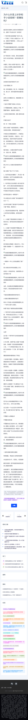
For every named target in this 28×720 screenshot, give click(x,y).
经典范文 (20, 697)
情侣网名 (16, 697)
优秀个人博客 (23, 717)
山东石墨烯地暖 (14, 707)
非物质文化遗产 (10, 697)
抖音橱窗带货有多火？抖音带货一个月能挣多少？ (14, 589)
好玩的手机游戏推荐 (7, 715)
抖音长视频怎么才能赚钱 (9, 592)
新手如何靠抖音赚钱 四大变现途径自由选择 (13, 663)
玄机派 (17, 698)
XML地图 (9, 687)
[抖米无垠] (7, 3)
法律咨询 (21, 698)
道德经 (13, 714)
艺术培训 (10, 716)
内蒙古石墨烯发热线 (11, 709)
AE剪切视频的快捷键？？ (10, 659)
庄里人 (13, 699)
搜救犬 (22, 696)
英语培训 (23, 716)
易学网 (18, 717)
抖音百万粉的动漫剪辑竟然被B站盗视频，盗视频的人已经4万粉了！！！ (13, 671)
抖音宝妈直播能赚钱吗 (9, 638)
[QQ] (16, 683)
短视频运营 (11, 718)
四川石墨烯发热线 (17, 711)
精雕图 (4, 697)
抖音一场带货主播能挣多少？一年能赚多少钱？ (13, 656)
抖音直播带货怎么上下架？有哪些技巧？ (12, 595)
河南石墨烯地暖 (20, 708)
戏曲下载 (5, 698)
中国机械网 (21, 714)
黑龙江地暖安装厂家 (16, 706)
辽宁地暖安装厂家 (7, 705)
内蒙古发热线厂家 (19, 709)
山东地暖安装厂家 (22, 707)
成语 (9, 717)
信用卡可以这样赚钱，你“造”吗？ (13, 544)
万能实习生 (20, 699)
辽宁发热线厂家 (18, 704)
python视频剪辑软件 (8, 616)
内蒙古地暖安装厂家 (11, 710)
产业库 (14, 696)
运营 (7, 8)
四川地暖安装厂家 (14, 713)
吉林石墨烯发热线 (5, 703)
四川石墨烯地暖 (7, 713)
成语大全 (14, 716)
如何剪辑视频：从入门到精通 (11, 633)
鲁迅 (2, 700)
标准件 (10, 700)
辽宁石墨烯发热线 (10, 704)
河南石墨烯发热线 (5, 708)
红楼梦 (16, 714)
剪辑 (5, 687)
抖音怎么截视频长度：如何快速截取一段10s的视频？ (13, 642)
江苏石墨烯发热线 (19, 710)
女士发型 (13, 698)
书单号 (16, 699)
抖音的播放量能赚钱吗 (9, 498)
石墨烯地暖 (11, 702)
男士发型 (9, 698)
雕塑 (12, 717)
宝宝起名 (10, 696)
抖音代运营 (9, 695)
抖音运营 (16, 718)
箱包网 (22, 700)
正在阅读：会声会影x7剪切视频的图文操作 (13, 667)
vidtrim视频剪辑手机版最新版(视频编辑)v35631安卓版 (13, 612)
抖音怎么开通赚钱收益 (9, 609)
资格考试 (19, 716)
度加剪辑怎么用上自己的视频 (11, 645)
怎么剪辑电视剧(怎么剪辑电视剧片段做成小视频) (13, 619)
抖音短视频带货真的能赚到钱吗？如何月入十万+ (15, 564)
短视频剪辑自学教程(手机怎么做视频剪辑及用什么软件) (13, 652)
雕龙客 (15, 717)
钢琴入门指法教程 (18, 702)
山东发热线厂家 (7, 707)
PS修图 (6, 696)
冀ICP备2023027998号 (18, 691)
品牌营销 (5, 699)
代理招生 (23, 695)
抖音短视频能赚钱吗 (8, 648)
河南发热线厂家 (12, 708)
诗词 (20, 713)
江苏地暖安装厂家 (9, 711)
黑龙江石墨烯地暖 (7, 706)
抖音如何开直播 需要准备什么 (12, 533)
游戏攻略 (14, 695)
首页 (4, 8)
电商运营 (24, 702)
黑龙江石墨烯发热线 (16, 705)
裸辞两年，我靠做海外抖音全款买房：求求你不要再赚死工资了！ (13, 626)
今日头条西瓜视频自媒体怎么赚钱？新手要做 (15, 567)
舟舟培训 (6, 716)
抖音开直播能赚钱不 (8, 635)
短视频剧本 (6, 700)
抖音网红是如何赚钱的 (18, 623)
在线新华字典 (6, 702)
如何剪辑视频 (6, 623)
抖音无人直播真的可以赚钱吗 (11, 630)
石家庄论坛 (15, 700)
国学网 (25, 699)
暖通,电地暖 (5, 714)
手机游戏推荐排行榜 (20, 715)
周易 (17, 695)
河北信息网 (18, 696)
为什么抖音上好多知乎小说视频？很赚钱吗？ (14, 499)
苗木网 (9, 714)
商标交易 (9, 699)
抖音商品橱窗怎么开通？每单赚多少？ (14, 561)
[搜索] (22, 2)
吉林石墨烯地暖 (20, 703)
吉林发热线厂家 (12, 703)
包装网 (6, 717)
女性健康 (14, 715)
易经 (20, 695)
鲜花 (22, 713)
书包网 (19, 700)
